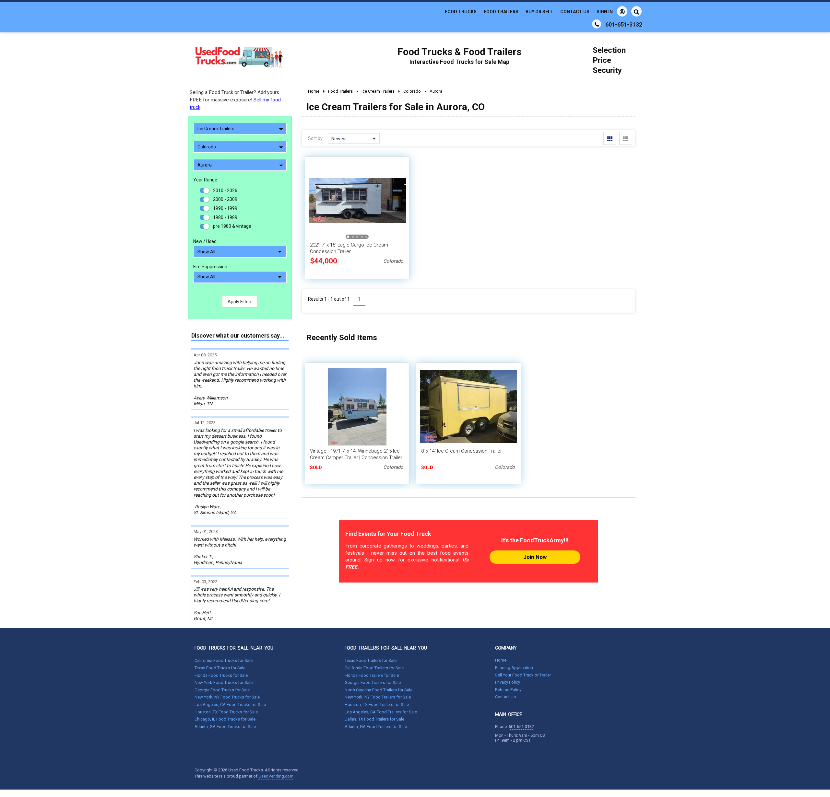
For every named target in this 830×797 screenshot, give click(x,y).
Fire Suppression (210, 266)
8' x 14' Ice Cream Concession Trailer (461, 451)
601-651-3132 (521, 726)
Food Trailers (501, 11)
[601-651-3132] (596, 24)
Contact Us (574, 11)
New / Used (205, 241)
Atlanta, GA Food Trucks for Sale (225, 726)
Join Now (535, 557)
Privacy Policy (507, 682)
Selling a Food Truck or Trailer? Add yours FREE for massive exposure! (235, 99)
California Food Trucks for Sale (224, 660)
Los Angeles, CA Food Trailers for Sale (381, 712)
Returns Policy (508, 689)
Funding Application (514, 667)
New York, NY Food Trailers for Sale (378, 697)
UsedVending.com (275, 776)
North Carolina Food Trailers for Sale (378, 689)
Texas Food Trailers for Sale (371, 660)
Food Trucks (461, 11)
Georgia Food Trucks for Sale (222, 689)
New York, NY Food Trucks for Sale (227, 697)
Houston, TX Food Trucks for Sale (226, 712)
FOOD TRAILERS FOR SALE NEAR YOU (386, 648)
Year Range (205, 179)
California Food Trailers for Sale (374, 667)
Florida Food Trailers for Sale (372, 675)
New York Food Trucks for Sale (224, 682)
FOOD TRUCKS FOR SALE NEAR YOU (234, 648)
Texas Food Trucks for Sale (220, 667)
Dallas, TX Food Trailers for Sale (374, 719)
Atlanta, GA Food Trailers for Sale (376, 726)
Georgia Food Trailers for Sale (373, 682)
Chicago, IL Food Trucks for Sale (225, 719)
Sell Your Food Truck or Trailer (523, 675)
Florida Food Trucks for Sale (221, 675)
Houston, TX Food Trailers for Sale (377, 704)
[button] (397, 200)
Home (500, 660)
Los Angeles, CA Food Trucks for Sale (230, 704)
